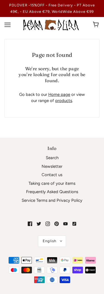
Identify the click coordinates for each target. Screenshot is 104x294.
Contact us (52, 174)
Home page (59, 94)
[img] (30, 223)
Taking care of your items (52, 183)
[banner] (51, 24)
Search (52, 157)
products (63, 100)
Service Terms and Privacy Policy (52, 200)
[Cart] (96, 24)
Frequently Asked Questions (52, 191)
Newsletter (52, 166)
